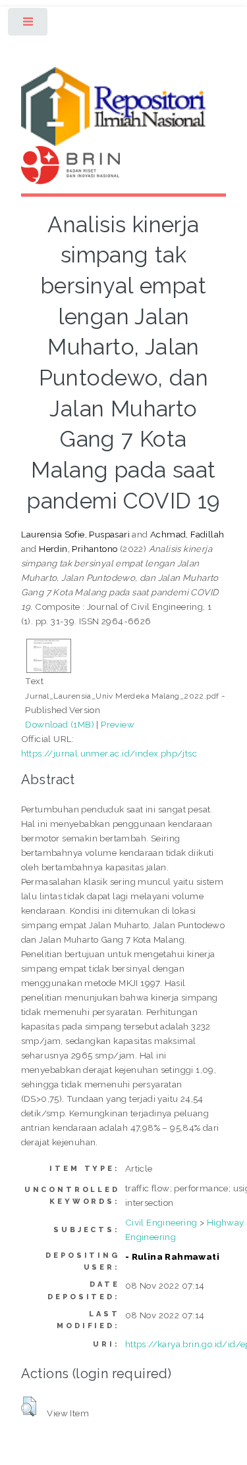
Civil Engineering (161, 1222)
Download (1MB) (59, 724)
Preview (117, 724)
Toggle (28, 24)
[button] (28, 1406)
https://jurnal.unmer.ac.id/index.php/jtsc (109, 753)
